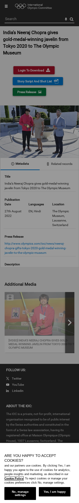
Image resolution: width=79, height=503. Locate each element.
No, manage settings (20, 493)
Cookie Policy (13, 478)
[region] (39, 473)
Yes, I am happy (55, 491)
